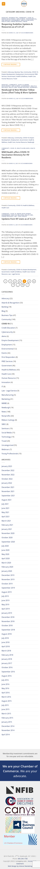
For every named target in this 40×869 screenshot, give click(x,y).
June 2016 (5, 684)
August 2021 (7, 500)
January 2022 (7, 483)
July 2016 (5, 680)
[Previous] (5, 281)
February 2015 (7, 718)
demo (4, 336)
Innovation (6, 382)
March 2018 (6, 650)
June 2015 (5, 709)
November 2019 (8, 579)
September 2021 (8, 495)
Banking (5, 307)
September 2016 (8, 671)
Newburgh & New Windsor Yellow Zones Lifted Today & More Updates (19, 91)
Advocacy (5, 17)
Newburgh (33, 87)
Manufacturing (7, 395)
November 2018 (8, 621)
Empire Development (9, 19)
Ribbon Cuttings (8, 420)
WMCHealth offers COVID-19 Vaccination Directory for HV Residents (15, 155)
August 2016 (7, 676)
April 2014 (6, 734)
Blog (3, 311)
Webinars (5, 449)
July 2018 (5, 638)
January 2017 (7, 663)
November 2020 (8, 533)
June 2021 (5, 508)
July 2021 (5, 504)
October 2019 (7, 583)
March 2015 (6, 713)
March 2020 (6, 563)
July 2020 (5, 546)
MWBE (4, 403)
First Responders (8, 357)
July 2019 (5, 596)
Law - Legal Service (20, 216)
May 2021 (5, 512)
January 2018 (7, 659)
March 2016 (6, 697)
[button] (3, 4)
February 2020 (7, 567)
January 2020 (7, 571)
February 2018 (7, 655)
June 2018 (5, 642)
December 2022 (8, 470)
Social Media (7, 432)
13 (23, 285)
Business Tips (13, 17)
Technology (6, 437)
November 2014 (8, 730)
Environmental (31, 19)
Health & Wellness (27, 20)
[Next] (27, 285)
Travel (25, 21)
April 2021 (6, 516)
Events (4, 353)
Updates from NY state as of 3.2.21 (19, 218)
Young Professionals (10, 453)
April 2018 (6, 646)
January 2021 (7, 529)
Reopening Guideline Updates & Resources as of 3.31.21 (17, 25)
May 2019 (5, 604)
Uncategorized (7, 445)
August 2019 (7, 592)
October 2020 (7, 537)
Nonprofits (6, 416)
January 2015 (7, 722)
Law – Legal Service (9, 390)
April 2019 (6, 609)
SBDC (4, 424)
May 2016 (5, 688)
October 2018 (7, 625)
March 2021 (6, 521)
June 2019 (5, 600)
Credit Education (8, 328)
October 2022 (7, 479)
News (4, 411)
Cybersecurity (7, 332)
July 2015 (5, 705)
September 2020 (8, 542)
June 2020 (5, 550)
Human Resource (16, 21)
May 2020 (5, 554)
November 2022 (8, 474)
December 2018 (8, 617)
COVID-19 (30, 17)
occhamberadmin (27, 33)
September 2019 (8, 588)
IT (2, 386)
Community (23, 17)
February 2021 (7, 525)
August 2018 (7, 634)
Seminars (5, 428)
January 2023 (7, 466)
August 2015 (7, 701)
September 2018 (8, 630)
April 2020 (6, 558)
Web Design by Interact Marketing (20, 866)
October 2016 (7, 667)
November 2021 (8, 491)
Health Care (6, 21)
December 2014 (8, 726)
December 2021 (8, 487)
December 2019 (8, 575)
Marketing (6, 399)
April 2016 (6, 692)
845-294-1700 (23, 859)
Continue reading (10, 64)
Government (15, 20)
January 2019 (7, 613)
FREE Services (6, 20)
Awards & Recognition (10, 303)
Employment (20, 19)
